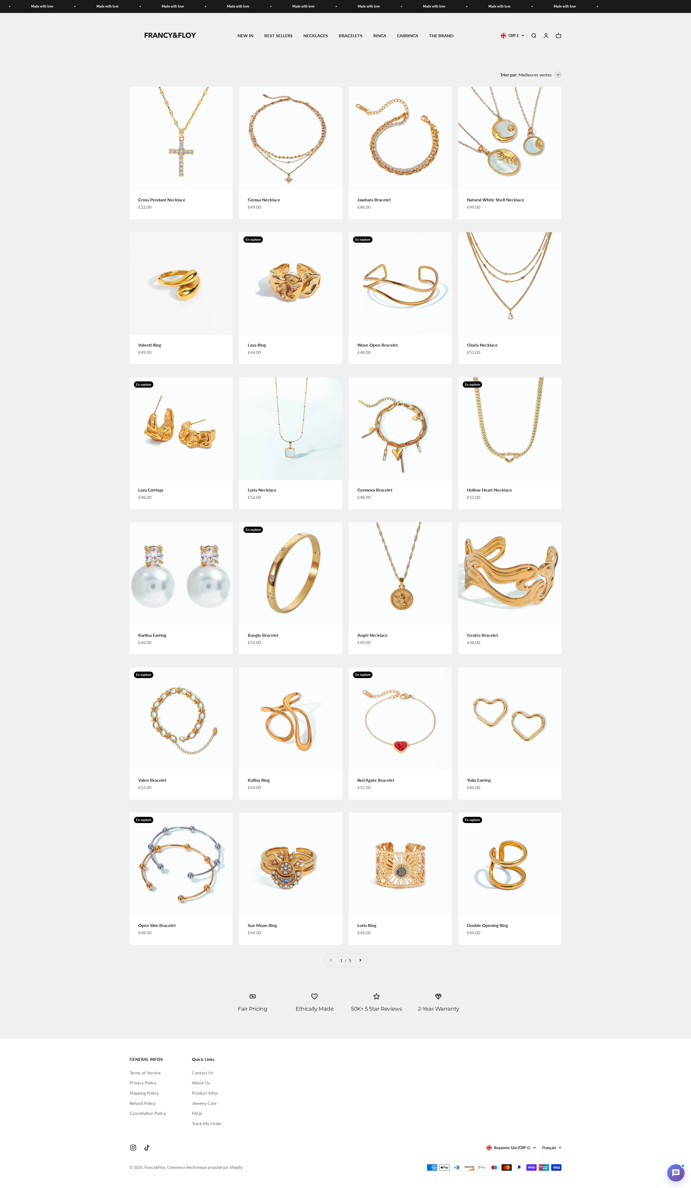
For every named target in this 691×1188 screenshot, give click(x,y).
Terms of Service (145, 1072)
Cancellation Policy (148, 1113)
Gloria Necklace (482, 344)
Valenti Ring (149, 344)
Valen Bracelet (152, 780)
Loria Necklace (262, 489)
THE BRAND (441, 35)
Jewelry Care (204, 1103)
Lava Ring (257, 344)
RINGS (379, 35)
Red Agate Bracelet (375, 780)
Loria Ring (366, 925)
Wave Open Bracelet (377, 344)
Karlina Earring (152, 635)
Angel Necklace (372, 635)
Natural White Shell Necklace (495, 199)
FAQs (197, 1113)
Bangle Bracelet (263, 635)
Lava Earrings (150, 489)
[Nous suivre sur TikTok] (147, 1147)
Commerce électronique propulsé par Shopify (204, 1167)
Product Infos (205, 1092)
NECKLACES (315, 35)
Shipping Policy (144, 1092)
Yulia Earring (479, 780)
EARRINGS (407, 35)
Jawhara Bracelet (374, 199)
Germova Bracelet (374, 489)
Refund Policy (143, 1103)
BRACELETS (351, 35)
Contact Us (203, 1072)
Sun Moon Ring (262, 925)
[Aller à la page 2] (360, 960)
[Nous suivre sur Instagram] (133, 1147)
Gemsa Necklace (264, 199)
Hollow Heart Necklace (489, 489)
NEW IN (245, 35)
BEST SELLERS (278, 35)
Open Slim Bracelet (157, 925)
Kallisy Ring (259, 780)
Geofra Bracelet (482, 635)
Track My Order (207, 1123)
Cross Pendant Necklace (161, 199)
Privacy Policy (143, 1082)
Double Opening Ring (487, 925)
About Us (201, 1082)
